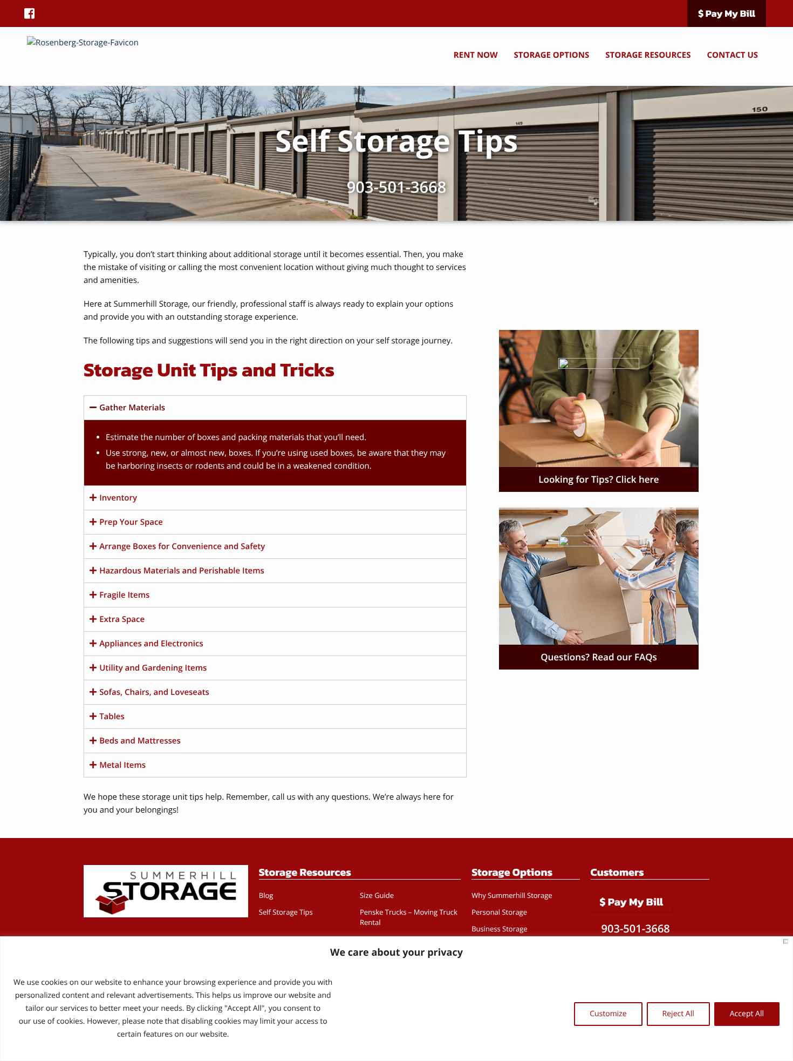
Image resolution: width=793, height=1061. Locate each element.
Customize (608, 1014)
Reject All (678, 1014)
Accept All (747, 1014)
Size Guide (377, 895)
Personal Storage (499, 912)
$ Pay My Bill (726, 13)
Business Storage (499, 929)
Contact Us (732, 55)
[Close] (785, 941)
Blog (266, 895)
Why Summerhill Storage (511, 895)
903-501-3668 (396, 187)
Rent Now (476, 55)
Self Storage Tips (286, 912)
